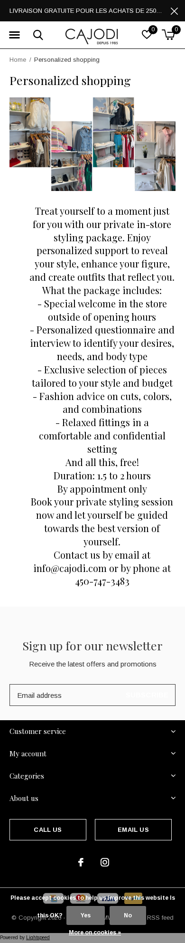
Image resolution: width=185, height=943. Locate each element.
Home (17, 59)
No (128, 915)
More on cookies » (95, 932)
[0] (168, 34)
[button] (14, 35)
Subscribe (147, 695)
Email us (133, 829)
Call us (48, 829)
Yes (86, 915)
